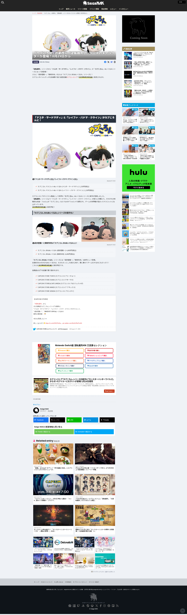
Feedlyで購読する (44, 432)
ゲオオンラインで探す (67, 366)
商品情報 (104, 9)
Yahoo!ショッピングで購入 (98, 355)
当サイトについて (47, 582)
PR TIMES (113, 181)
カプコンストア (72, 77)
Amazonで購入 (65, 350)
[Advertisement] (74, 98)
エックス (56, 420)
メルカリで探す (65, 355)
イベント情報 (94, 9)
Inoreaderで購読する (85, 432)
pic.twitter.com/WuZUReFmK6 (72, 323)
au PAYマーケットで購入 (68, 360)
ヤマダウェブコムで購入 (97, 360)
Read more (108, 391)
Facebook (40, 420)
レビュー (113, 9)
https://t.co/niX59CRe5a (53, 323)
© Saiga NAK (93, 609)
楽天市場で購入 (94, 350)
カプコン (37, 404)
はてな (87, 420)
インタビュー (123, 9)
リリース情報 (82, 9)
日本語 (180, 2)
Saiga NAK (93, 3)
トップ (61, 9)
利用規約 (68, 582)
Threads (106, 420)
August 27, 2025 (75, 329)
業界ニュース (70, 9)
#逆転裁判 (38, 304)
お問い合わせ (59, 582)
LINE (71, 420)
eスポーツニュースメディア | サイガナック (93, 603)
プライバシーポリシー (80, 582)
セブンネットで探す (66, 371)
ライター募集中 (94, 582)
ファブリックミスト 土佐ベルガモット (104, 572)
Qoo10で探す (93, 366)
